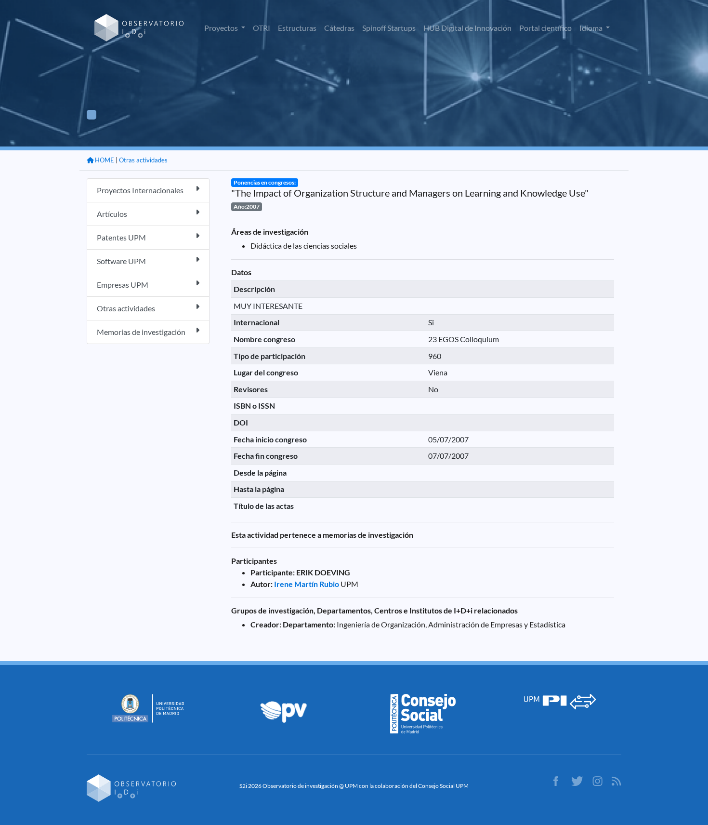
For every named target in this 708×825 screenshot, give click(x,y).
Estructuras (297, 27)
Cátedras (339, 27)
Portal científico (545, 27)
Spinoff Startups (389, 27)
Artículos (112, 213)
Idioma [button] (591, 27)
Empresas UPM (122, 284)
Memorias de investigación (141, 331)
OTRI (261, 27)
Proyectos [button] (221, 27)
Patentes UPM (121, 237)
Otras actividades (143, 160)
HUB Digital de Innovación (467, 27)
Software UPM (121, 261)
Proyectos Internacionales (140, 190)
